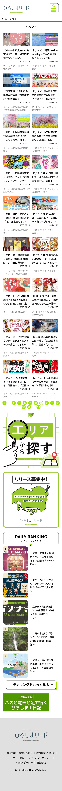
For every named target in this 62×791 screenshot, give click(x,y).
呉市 (5, 233)
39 (23, 407)
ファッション (9, 274)
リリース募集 (17, 758)
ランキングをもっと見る (31, 684)
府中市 (35, 110)
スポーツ (25, 189)
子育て (6, 110)
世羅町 (52, 66)
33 (30, 403)
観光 (34, 69)
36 (46, 403)
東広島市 (7, 69)
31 (19, 403)
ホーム (4, 19)
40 (29, 407)
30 (14, 403)
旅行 (41, 110)
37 (52, 403)
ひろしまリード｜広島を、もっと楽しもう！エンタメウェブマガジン (16, 8)
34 (35, 403)
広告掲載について (45, 753)
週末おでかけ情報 (18, 110)
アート (6, 66)
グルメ (24, 107)
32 (25, 403)
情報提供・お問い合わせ (19, 753)
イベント (14, 66)
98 (38, 407)
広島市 (35, 233)
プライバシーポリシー (39, 758)
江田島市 (7, 397)
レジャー (53, 148)
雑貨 (25, 274)
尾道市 (19, 274)
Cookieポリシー (24, 762)
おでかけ (23, 66)
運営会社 (41, 762)
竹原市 (35, 315)
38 (57, 403)
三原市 (24, 312)
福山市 (52, 271)
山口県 (35, 151)
